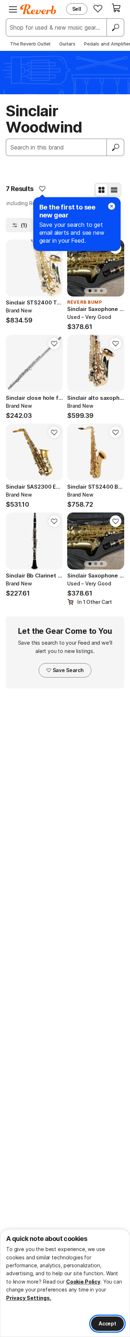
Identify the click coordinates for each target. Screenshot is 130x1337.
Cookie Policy (83, 1281)
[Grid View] (101, 190)
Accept (107, 1323)
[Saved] (98, 8)
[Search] (115, 27)
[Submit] (115, 147)
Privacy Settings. (28, 1298)
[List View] (114, 190)
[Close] (111, 206)
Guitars (67, 44)
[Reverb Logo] (38, 9)
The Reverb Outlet (30, 44)
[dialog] (65, 1283)
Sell (76, 9)
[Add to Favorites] (42, 188)
